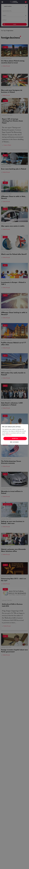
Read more (8, 435)
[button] (14, 442)
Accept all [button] (15, 438)
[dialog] (14, 434)
